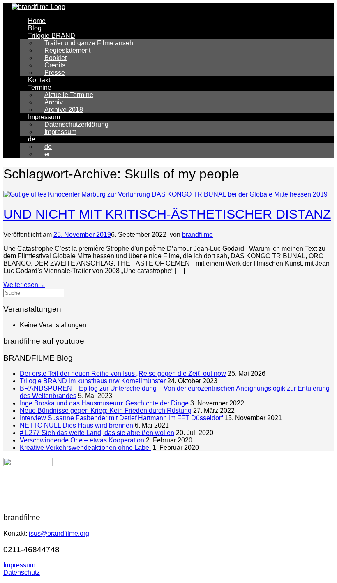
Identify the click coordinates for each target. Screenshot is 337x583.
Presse (54, 72)
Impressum (60, 131)
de (31, 139)
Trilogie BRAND (51, 35)
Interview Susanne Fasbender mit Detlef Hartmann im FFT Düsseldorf (121, 417)
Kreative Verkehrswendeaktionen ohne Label (85, 447)
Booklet (55, 57)
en (48, 153)
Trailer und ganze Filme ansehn (90, 42)
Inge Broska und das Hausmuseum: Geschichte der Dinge (104, 403)
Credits (54, 65)
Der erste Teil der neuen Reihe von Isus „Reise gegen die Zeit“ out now (123, 373)
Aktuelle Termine (68, 94)
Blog (35, 28)
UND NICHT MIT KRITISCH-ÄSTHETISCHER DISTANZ (167, 214)
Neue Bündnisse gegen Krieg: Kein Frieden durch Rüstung (106, 410)
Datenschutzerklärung (76, 124)
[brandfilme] (38, 6)
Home (37, 20)
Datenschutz (21, 572)
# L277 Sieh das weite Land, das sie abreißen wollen (97, 432)
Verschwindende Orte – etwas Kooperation (82, 440)
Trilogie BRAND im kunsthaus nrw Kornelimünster (93, 380)
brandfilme (197, 234)
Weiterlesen (24, 284)
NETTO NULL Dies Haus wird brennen (76, 425)
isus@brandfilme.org (59, 533)
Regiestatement (67, 50)
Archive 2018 (63, 109)
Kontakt (39, 79)
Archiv (53, 102)
